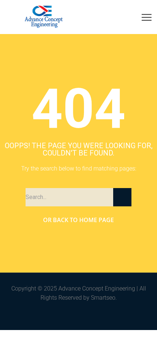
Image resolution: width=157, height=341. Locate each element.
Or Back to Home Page (78, 220)
